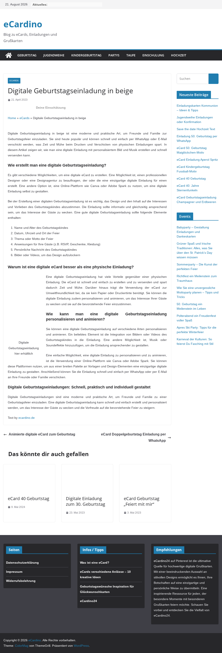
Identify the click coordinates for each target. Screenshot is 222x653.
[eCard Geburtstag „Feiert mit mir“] (145, 467)
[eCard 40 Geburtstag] (29, 467)
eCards (14, 80)
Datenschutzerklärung (22, 562)
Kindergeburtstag (86, 55)
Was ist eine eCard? (94, 562)
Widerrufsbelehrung (21, 581)
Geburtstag (26, 55)
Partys (113, 55)
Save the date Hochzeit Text (196, 129)
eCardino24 (88, 601)
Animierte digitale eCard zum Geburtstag (42, 434)
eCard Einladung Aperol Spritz (197, 159)
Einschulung (153, 55)
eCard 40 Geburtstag (28, 498)
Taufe (130, 55)
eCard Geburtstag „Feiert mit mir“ (141, 501)
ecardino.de (26, 417)
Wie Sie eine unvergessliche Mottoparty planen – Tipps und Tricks (198, 292)
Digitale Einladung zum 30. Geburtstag (85, 501)
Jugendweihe (53, 55)
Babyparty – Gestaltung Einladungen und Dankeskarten (193, 232)
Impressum (14, 571)
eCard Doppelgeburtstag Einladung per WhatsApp (133, 437)
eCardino (22, 24)
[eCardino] (8, 55)
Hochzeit (178, 55)
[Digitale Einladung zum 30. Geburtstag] (87, 467)
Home (12, 118)
